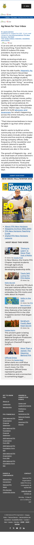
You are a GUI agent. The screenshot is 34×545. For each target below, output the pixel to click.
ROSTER (17, 524)
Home (7, 17)
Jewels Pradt (18, 258)
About (16, 226)
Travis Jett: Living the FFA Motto (25, 275)
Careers (10, 522)
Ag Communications (16, 35)
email (7, 38)
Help (5, 522)
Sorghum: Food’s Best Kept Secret (25, 323)
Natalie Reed (18, 360)
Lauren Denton (8, 32)
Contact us (27, 494)
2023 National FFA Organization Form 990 (9, 441)
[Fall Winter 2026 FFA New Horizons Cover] (17, 183)
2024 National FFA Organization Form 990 (9, 456)
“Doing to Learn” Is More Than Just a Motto (26, 251)
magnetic (18, 38)
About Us (6, 401)
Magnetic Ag (26, 70)
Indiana (11, 38)
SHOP (27, 522)
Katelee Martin (10, 330)
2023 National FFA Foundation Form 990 (9, 448)
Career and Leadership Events (24, 405)
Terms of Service (13, 517)
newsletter (26, 38)
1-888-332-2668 (26, 491)
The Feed (14, 17)
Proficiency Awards (22, 410)
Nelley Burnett (10, 283)
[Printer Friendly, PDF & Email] (6, 14)
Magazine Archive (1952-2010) (18, 229)
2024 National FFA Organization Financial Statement (9, 422)
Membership (7, 407)
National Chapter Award (24, 418)
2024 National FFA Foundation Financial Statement (9, 432)
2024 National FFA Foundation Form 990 (9, 463)
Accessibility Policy (17, 519)
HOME (22, 522)
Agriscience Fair (23, 414)
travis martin (5, 40)
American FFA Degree (23, 423)
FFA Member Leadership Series (9, 491)
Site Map (16, 522)
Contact (26, 519)
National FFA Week (7, 486)
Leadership (6, 404)
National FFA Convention (7, 481)
